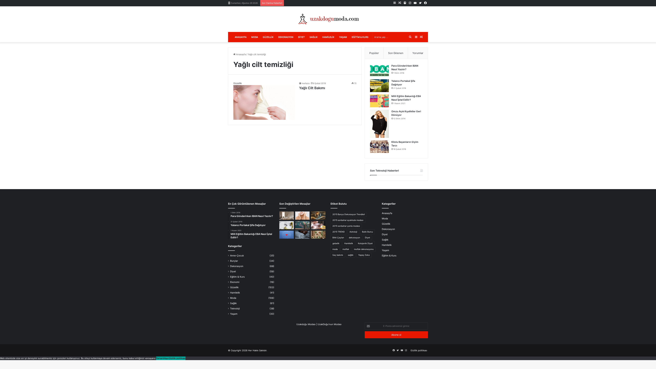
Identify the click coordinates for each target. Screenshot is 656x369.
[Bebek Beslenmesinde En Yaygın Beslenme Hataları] (318, 225)
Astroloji (353, 231)
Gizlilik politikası (419, 350)
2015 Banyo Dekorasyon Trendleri (348, 214)
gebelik (335, 243)
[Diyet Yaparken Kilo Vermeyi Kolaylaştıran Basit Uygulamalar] (286, 225)
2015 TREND (338, 231)
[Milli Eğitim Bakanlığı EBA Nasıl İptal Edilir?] (379, 100)
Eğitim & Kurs (360, 37)
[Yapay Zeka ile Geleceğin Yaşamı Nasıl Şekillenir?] (318, 215)
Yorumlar (417, 53)
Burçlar (234, 260)
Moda (254, 37)
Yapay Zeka (364, 255)
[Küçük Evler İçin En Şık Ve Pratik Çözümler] (286, 215)
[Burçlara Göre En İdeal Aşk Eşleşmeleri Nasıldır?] (286, 235)
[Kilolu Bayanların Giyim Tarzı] (379, 146)
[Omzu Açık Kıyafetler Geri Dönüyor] (379, 124)
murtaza (306, 83)
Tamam (159, 358)
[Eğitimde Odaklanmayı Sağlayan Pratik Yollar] (302, 225)
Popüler (374, 53)
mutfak (346, 249)
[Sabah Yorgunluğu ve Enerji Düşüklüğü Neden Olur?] (302, 235)
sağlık (350, 255)
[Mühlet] (328, 19)
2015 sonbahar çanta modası (346, 226)
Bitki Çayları (338, 237)
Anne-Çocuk (237, 255)
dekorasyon (354, 237)
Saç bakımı (337, 255)
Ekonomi (234, 282)
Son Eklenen (395, 53)
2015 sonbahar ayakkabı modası (347, 220)
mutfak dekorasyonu (364, 249)
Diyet (301, 37)
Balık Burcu (367, 231)
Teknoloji (235, 308)
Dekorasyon (285, 37)
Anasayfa (241, 37)
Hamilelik (328, 37)
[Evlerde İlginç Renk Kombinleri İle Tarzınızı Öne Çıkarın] (318, 235)
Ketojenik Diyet (365, 243)
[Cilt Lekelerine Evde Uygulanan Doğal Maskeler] (302, 215)
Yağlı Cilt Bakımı (312, 88)
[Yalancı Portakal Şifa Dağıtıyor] (379, 85)
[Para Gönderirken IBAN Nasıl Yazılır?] (379, 70)
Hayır (166, 358)
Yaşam (343, 37)
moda (335, 249)
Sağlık (314, 37)
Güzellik (268, 37)
